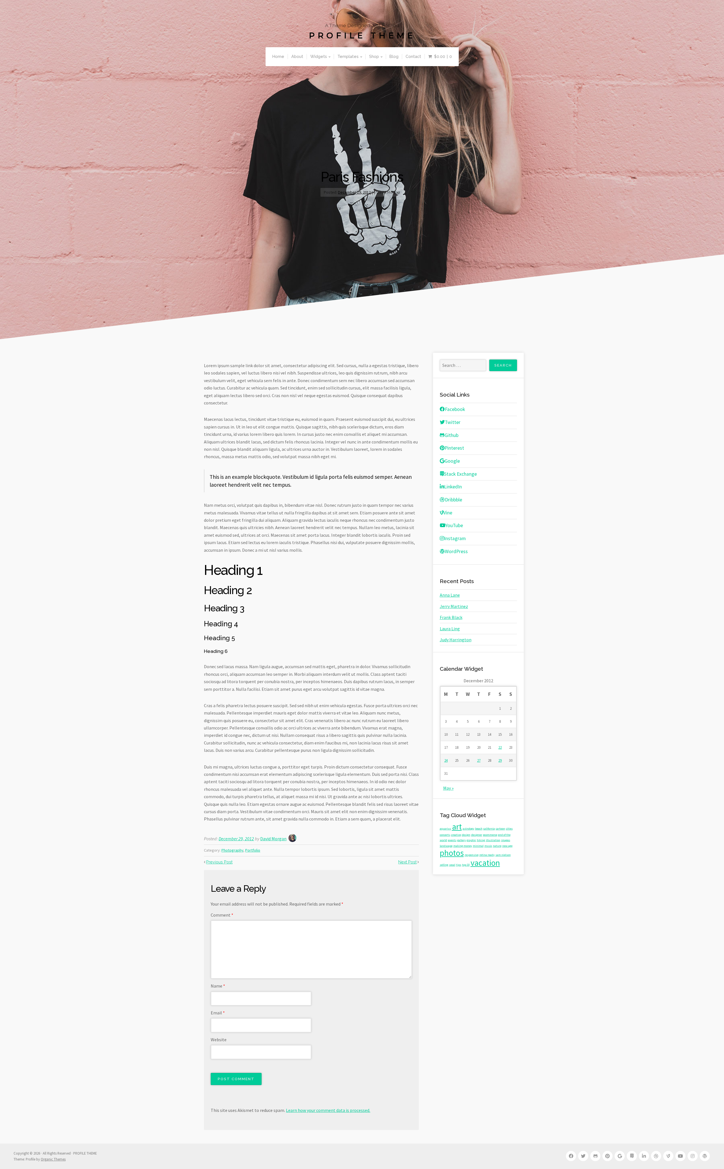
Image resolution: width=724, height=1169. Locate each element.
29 (500, 760)
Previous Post (219, 862)
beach (478, 828)
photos (452, 853)
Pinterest (454, 448)
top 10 (466, 865)
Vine (447, 513)
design (466, 835)
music (488, 846)
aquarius (445, 828)
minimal (478, 846)
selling (444, 865)
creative (456, 835)
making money (462, 846)
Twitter (452, 422)
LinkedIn (453, 487)
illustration (493, 840)
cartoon (500, 828)
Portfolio (252, 850)
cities (509, 828)
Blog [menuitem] (393, 56)
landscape (446, 846)
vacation (485, 863)
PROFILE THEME (362, 35)
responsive (472, 855)
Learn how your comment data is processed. (328, 1110)
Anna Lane (450, 595)
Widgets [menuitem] (318, 56)
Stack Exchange (460, 474)
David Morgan (273, 838)
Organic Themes (53, 1159)
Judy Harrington (455, 639)
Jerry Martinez (454, 606)
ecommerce (490, 835)
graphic (471, 840)
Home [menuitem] (278, 56)
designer (476, 835)
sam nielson (503, 855)
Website (219, 1039)
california (489, 828)
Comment (222, 915)
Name (218, 986)
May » (448, 788)
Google (452, 461)
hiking (481, 840)
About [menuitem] (297, 56)
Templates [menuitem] (348, 56)
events (452, 840)
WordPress (456, 551)
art (457, 826)
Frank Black (451, 617)
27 (478, 760)
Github (451, 435)
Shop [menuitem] (374, 56)
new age (507, 846)
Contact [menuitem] (413, 56)
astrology (468, 828)
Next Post (407, 862)
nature (497, 846)
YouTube (454, 525)
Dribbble (453, 500)
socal (452, 865)
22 (500, 747)
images (505, 840)
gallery (461, 840)
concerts (445, 835)
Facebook (455, 409)
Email (218, 1013)
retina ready (487, 855)
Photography (232, 850)
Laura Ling (450, 628)
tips (458, 865)
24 (446, 760)
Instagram (455, 538)
